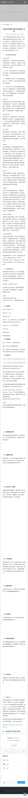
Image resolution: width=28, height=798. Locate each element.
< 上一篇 (4, 751)
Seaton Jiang (19, 791)
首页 (3, 24)
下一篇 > (23, 751)
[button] (14, 745)
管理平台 (8, 731)
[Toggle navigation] (25, 2)
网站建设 (7, 24)
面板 (19, 731)
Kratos (10, 791)
